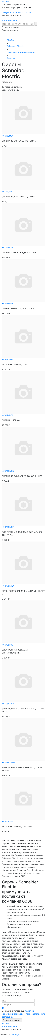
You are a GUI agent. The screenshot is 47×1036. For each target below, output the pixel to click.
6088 (5, 1023)
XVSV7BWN (7, 821)
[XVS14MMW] (23, 392)
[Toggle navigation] (41, 35)
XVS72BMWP (8, 645)
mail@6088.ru (8, 12)
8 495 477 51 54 (23, 12)
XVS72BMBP (8, 527)
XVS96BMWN (8, 762)
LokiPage (15, 1034)
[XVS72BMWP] (23, 621)
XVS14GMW (7, 359)
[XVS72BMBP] (23, 504)
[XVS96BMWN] (23, 739)
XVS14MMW (7, 415)
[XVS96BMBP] (23, 680)
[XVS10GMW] (23, 168)
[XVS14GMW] (23, 336)
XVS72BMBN (8, 471)
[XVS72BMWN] (23, 563)
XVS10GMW (7, 191)
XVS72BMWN (8, 586)
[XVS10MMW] (23, 224)
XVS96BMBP (8, 703)
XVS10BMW (7, 136)
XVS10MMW (7, 247)
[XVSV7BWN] (23, 798)
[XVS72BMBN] (23, 448)
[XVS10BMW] (23, 112)
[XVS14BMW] (23, 280)
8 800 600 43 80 (10, 20)
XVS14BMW (7, 303)
